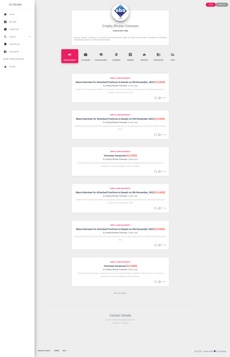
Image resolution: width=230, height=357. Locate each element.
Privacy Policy (44, 351)
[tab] (69, 56)
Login (211, 4)
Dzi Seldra (15, 4)
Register (222, 4)
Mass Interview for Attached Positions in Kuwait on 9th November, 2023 (115, 82)
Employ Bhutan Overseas (116, 86)
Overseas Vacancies (115, 155)
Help (64, 351)
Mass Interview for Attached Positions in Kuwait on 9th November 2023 (115, 118)
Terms (56, 351)
